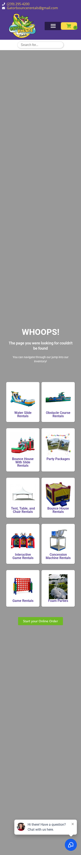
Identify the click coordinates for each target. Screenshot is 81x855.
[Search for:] (40, 44)
